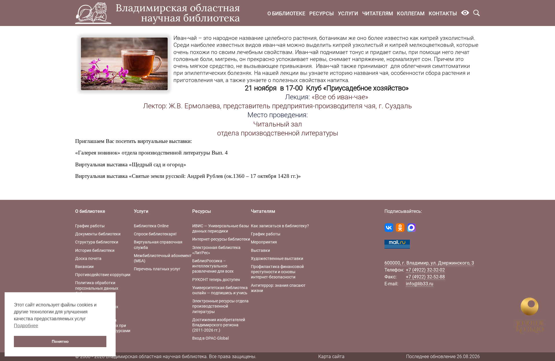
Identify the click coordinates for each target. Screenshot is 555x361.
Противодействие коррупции (102, 274)
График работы (90, 226)
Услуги (348, 13)
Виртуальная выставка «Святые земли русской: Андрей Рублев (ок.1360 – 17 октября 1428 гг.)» (188, 176)
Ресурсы (321, 13)
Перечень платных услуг (157, 269)
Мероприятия (264, 242)
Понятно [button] (60, 341)
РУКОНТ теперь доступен (216, 279)
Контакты (443, 13)
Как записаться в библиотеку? (280, 226)
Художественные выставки (277, 258)
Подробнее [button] (26, 325)
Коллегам (411, 13)
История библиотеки (94, 250)
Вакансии (84, 266)
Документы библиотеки (98, 234)
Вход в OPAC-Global (210, 338)
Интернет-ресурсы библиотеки (221, 239)
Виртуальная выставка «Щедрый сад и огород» (130, 164)
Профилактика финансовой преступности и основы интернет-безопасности (277, 271)
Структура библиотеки (96, 242)
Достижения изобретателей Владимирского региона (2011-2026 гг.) (218, 324)
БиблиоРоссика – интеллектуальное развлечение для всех (213, 265)
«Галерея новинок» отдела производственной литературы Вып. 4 (151, 153)
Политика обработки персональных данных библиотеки (96, 287)
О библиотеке (286, 13)
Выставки (260, 250)
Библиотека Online (151, 226)
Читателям (377, 13)
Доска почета (88, 258)
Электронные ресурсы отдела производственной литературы (220, 306)
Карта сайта (331, 356)
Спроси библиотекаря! (155, 234)
